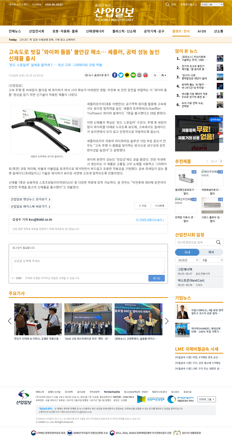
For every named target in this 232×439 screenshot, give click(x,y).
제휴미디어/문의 (159, 391)
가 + (163, 75)
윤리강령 (81, 391)
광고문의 (175, 391)
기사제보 (36, 4)
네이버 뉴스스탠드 (18, 4)
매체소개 (40, 391)
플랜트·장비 (181, 31)
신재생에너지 (95, 31)
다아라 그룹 (205, 399)
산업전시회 (36, 31)
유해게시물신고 (189, 4)
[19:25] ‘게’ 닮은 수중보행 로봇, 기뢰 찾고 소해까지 (47, 39)
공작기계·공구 (154, 31)
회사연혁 (69, 391)
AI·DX (202, 31)
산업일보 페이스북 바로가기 (29, 206)
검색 (173, 4)
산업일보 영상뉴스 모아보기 (29, 199)
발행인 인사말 (54, 391)
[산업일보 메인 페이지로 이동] (114, 12)
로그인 (156, 278)
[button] (139, 75)
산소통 (218, 31)
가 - (156, 75)
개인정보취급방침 (112, 391)
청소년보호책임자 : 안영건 (136, 391)
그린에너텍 (185, 269)
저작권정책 (95, 391)
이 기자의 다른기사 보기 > (150, 219)
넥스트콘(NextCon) (191, 280)
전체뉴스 (15, 31)
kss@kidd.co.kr (40, 219)
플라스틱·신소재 (124, 31)
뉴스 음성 (94, 75)
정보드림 (188, 391)
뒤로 (143, 205)
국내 (187, 252)
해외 (211, 252)
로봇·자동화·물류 (65, 31)
